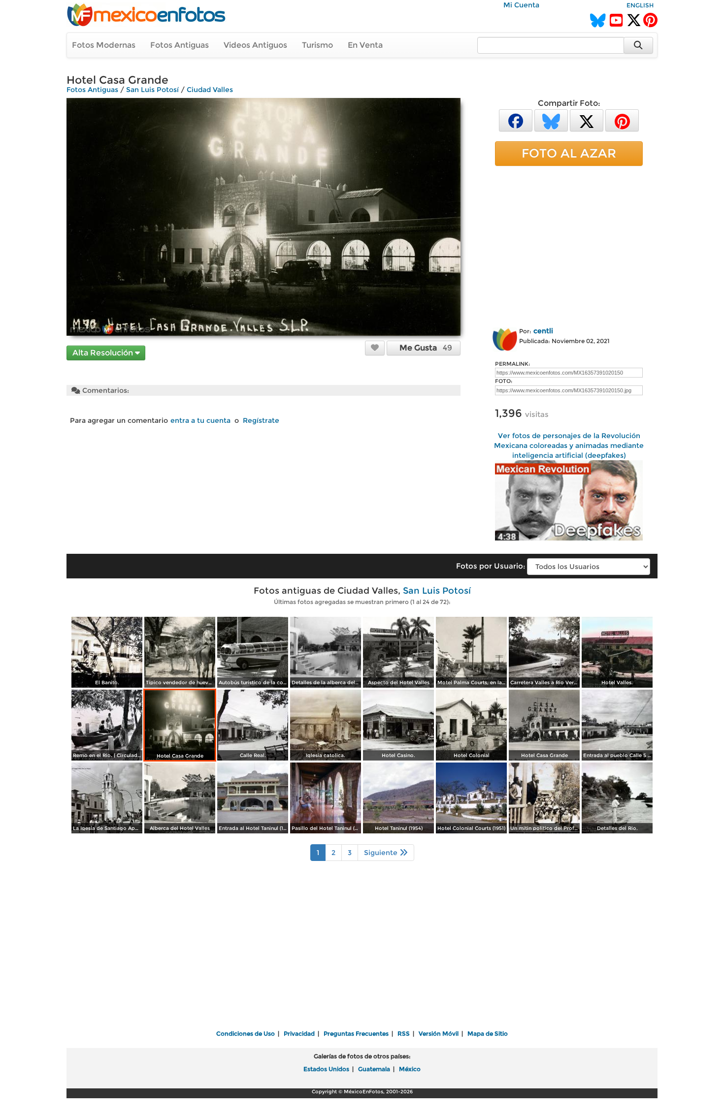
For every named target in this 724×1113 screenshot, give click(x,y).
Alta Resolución (103, 352)
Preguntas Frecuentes (356, 1033)
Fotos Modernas (103, 45)
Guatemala (374, 1069)
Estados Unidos (326, 1069)
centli (543, 330)
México (410, 1069)
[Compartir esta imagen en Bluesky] (551, 120)
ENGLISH (640, 5)
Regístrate (261, 420)
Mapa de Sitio (487, 1033)
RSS (403, 1033)
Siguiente (381, 852)
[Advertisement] (569, 245)
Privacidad (299, 1033)
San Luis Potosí (152, 89)
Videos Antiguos (255, 45)
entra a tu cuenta (200, 420)
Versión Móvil (439, 1033)
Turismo (317, 45)
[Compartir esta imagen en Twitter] (586, 120)
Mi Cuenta (521, 4)
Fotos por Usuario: (490, 566)
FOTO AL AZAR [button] (569, 153)
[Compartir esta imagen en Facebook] (515, 120)
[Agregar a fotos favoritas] (375, 347)
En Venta (365, 45)
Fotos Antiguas (179, 45)
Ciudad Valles (210, 89)
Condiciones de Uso (245, 1033)
